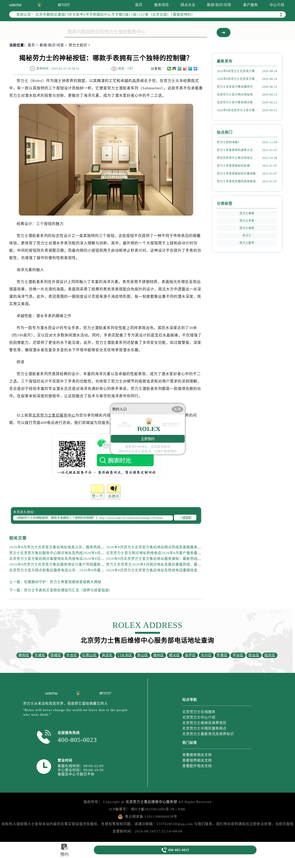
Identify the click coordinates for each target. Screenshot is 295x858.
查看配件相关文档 (197, 766)
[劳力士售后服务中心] (15, 4)
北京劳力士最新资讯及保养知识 (208, 734)
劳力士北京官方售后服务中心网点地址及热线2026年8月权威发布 (62, 553)
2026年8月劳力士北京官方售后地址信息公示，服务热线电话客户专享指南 (69, 547)
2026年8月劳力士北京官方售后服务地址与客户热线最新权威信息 (62, 564)
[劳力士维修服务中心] (40, 5)
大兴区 (206, 655)
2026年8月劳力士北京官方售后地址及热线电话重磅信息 (152, 570)
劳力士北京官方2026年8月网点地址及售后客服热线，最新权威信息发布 (164, 564)
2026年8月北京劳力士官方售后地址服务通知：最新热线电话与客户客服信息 (168, 558)
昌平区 (190, 655)
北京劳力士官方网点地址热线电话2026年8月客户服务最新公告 (157, 553)
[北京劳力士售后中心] (51, 693)
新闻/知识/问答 (219, 5)
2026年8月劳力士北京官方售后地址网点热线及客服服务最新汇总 (159, 547)
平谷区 (238, 655)
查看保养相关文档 (197, 760)
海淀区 (107, 655)
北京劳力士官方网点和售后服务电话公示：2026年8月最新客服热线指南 (68, 570)
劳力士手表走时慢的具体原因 (236, 181)
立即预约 (148, 439)
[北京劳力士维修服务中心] (78, 693)
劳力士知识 (78, 45)
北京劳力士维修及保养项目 (204, 723)
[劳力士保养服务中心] (64, 4)
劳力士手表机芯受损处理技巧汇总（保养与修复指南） (68, 590)
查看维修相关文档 (197, 755)
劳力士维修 (246, 213)
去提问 (113, 496)
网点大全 (188, 5)
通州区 (158, 655)
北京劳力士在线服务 (198, 712)
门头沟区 (125, 655)
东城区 (39, 655)
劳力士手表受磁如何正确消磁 (236, 173)
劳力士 (246, 235)
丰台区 (71, 655)
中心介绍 (277, 5)
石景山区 (89, 655)
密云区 (254, 655)
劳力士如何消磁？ (229, 142)
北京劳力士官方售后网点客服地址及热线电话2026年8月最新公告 (62, 558)
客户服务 (250, 5)
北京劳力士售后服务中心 (53, 415)
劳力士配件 (246, 243)
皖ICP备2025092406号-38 (152, 809)
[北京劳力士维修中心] (106, 693)
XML (182, 809)
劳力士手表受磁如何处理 (233, 165)
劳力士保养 (246, 228)
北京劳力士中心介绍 (198, 717)
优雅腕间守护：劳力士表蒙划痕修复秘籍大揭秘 (62, 582)
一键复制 (185, 517)
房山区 (142, 655)
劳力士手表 (246, 220)
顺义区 (174, 655)
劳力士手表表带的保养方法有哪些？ (237, 150)
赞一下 (97, 496)
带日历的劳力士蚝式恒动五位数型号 (237, 158)
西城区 (55, 655)
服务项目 (161, 5)
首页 (138, 5)
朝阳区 (24, 655)
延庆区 (269, 655)
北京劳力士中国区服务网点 (204, 728)
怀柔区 (222, 655)
